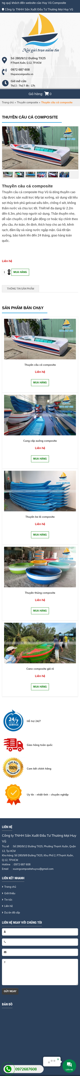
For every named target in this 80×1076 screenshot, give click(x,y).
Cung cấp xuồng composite (40, 440)
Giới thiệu (9, 893)
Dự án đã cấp (12, 912)
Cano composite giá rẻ (40, 668)
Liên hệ (8, 905)
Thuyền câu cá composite (40, 364)
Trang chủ (8, 102)
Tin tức (8, 899)
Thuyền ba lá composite (40, 516)
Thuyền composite (27, 102)
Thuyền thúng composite (40, 592)
